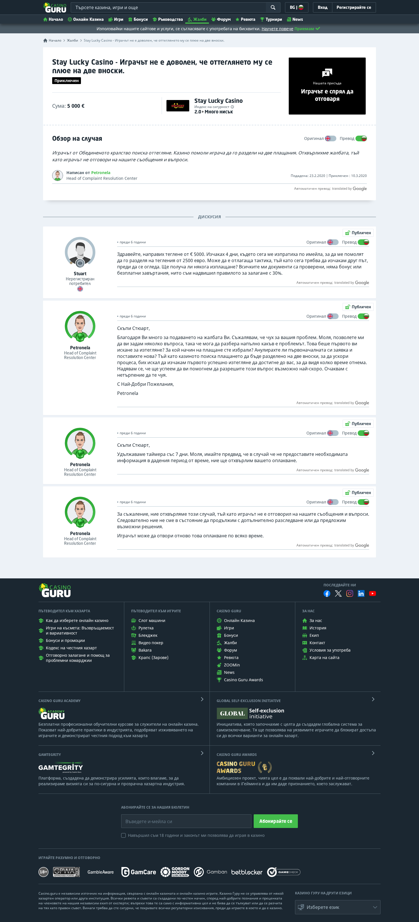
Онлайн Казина (88, 19)
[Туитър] (338, 593)
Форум (224, 19)
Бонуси (141, 19)
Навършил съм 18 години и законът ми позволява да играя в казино (196, 835)
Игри (118, 19)
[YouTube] (372, 593)
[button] (338, 907)
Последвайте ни (340, 585)
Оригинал (314, 138)
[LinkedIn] (361, 593)
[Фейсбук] (327, 593)
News (297, 19)
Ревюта (248, 19)
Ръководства (170, 19)
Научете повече (277, 28)
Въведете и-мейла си (142, 817)
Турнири (274, 19)
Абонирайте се (275, 821)
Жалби (200, 19)
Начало (56, 19)
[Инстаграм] (349, 593)
